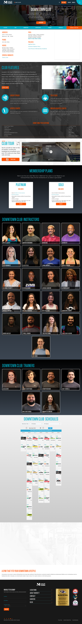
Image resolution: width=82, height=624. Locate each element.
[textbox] (14, 606)
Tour (15, 27)
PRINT (50, 428)
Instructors (38, 27)
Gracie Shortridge (27, 389)
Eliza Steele (26, 265)
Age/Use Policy (31, 44)
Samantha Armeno (47, 411)
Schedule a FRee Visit (74, 27)
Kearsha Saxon (26, 288)
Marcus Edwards (7, 311)
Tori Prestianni (46, 333)
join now (41, 22)
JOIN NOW (69, 2)
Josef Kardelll (66, 389)
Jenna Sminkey (46, 265)
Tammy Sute (5, 57)
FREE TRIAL (64, 2)
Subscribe (6, 609)
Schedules (61, 27)
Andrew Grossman (27, 243)
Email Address (6, 600)
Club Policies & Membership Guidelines (37, 48)
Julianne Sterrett (8, 288)
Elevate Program (15, 194)
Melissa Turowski (27, 311)
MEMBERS (73, 2)
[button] (26, 428)
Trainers (49, 27)
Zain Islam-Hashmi (67, 333)
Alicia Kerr (6, 389)
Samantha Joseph (66, 311)
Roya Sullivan (46, 311)
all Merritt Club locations (20, 192)
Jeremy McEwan (46, 389)
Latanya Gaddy (66, 288)
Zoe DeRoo (34, 356)
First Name (5, 596)
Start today (5, 87)
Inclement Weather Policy (34, 46)
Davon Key (64, 243)
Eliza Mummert (7, 265)
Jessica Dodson (66, 265)
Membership (26, 27)
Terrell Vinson (26, 333)
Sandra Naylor (7, 333)
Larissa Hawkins (46, 288)
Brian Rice (45, 243)
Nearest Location (18, 2)
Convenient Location (7, 604)
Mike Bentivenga (27, 411)
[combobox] (15, 606)
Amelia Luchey (6, 243)
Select (20, 204)
